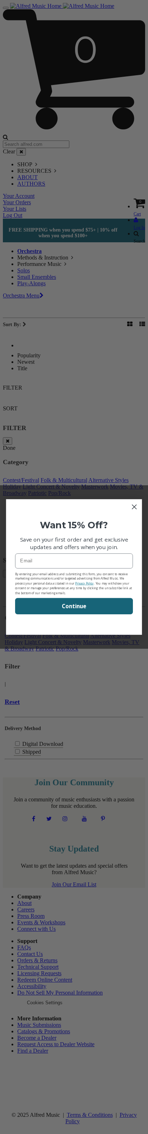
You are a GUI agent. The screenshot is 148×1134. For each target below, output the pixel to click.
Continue (74, 606)
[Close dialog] (134, 507)
